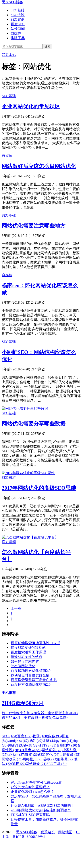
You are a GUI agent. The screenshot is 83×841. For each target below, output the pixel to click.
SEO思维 (9, 477)
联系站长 (48, 832)
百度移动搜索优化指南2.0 (30, 670)
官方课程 (9, 542)
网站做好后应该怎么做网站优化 (39, 166)
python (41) (64, 741)
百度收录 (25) (69, 754)
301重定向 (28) (30, 750)
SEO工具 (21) (56, 764)
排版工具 (18, 38)
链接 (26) (32, 754)
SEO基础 (18, 10)
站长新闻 (18, 29)
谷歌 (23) (50, 759)
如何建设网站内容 (25, 661)
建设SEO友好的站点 (26, 657)
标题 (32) (32, 745)
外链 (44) (49, 741)
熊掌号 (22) (65, 759)
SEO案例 (18, 19)
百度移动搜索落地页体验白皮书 (35, 643)
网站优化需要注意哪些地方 (34, 225)
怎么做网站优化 (23, 666)
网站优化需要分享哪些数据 (34, 423)
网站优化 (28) (52, 750)
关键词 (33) (16, 745)
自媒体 (16, 33)
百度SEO (18, 24)
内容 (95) (55, 736)
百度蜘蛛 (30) (66, 745)
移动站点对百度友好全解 (30, 675)
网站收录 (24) (12, 759)
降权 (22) (19, 764)
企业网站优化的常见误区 (31, 106)
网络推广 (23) (33, 759)
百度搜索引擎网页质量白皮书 (34, 680)
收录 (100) (40, 736)
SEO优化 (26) (49, 754)
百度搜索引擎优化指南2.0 (30, 684)
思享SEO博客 (12, 2)
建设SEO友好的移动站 (28, 647)
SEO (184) (9, 736)
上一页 (16, 608)
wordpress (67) (18, 741)
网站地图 (65, 832)
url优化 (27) (16, 754)
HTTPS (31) (47, 745)
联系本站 (9, 55)
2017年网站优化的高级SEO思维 (39, 488)
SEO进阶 (18, 15)
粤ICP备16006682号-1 (29, 837)
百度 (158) (25, 736)
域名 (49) (35, 741)
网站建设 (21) (36, 764)
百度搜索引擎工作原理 (28, 652)
